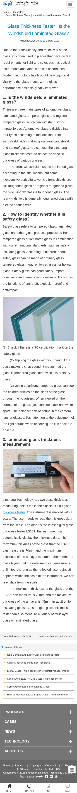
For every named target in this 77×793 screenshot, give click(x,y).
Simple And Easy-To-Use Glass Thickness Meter (34, 678)
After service (51, 765)
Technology (19, 12)
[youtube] (56, 776)
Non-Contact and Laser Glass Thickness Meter (33, 654)
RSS (58, 769)
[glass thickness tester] (38, 471)
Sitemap (24, 769)
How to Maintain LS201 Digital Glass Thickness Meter (37, 694)
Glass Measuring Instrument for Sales (28, 662)
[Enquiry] (72, 769)
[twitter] (51, 776)
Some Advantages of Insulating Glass (28, 686)
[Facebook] (46, 776)
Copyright (35, 765)
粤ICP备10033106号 (31, 776)
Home (6, 12)
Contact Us (40, 769)
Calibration (68, 765)
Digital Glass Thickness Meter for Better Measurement (38, 670)
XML (51, 769)
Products (20, 765)
